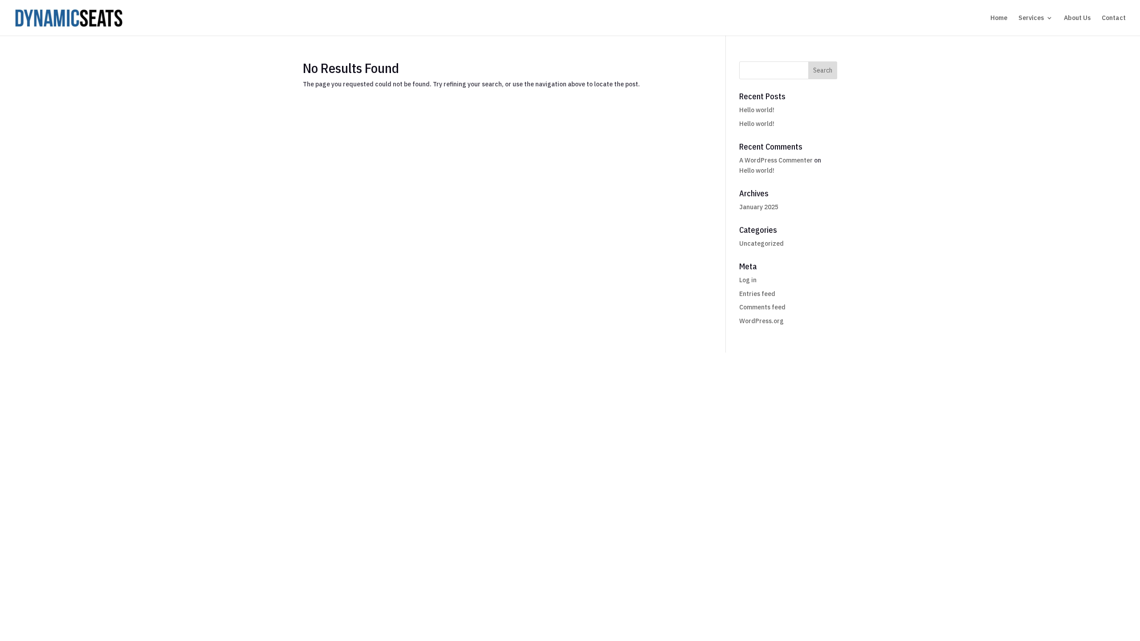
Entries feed (757, 294)
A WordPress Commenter (776, 160)
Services (1031, 18)
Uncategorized (761, 243)
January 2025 (758, 207)
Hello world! (756, 110)
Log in (748, 280)
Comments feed (762, 307)
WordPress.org (761, 321)
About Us (1077, 18)
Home (998, 18)
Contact (1114, 18)
